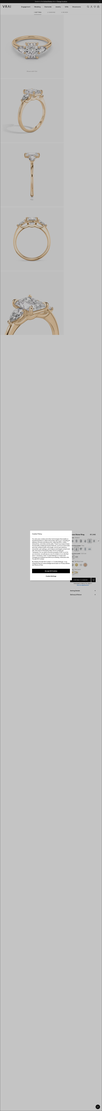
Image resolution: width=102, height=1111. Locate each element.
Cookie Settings (51, 576)
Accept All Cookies (51, 571)
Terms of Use (39, 565)
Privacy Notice (65, 563)
